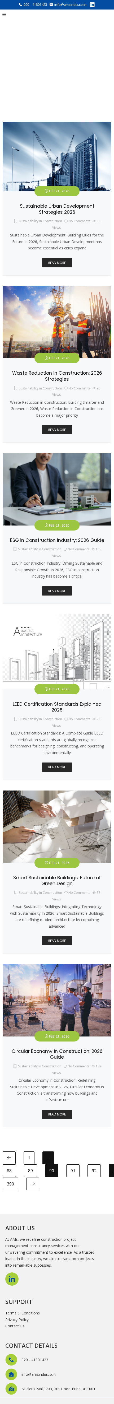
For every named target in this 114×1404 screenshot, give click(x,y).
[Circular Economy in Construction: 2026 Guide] (57, 967)
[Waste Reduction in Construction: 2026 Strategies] (57, 289)
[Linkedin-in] (12, 1279)
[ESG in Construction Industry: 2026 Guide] (57, 456)
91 (73, 1171)
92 (94, 1171)
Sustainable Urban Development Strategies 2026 (57, 209)
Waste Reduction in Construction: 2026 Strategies (57, 376)
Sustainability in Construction (40, 221)
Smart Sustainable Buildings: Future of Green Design (57, 881)
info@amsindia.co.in (70, 4)
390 (10, 1184)
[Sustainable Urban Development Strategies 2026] (57, 125)
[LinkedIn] (92, 5)
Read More (57, 263)
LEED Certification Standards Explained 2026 (57, 707)
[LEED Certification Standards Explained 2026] (57, 617)
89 (30, 1171)
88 (9, 1171)
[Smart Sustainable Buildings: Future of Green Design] (57, 793)
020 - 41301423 (35, 4)
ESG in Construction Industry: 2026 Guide (57, 540)
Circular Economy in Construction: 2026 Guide (57, 1054)
